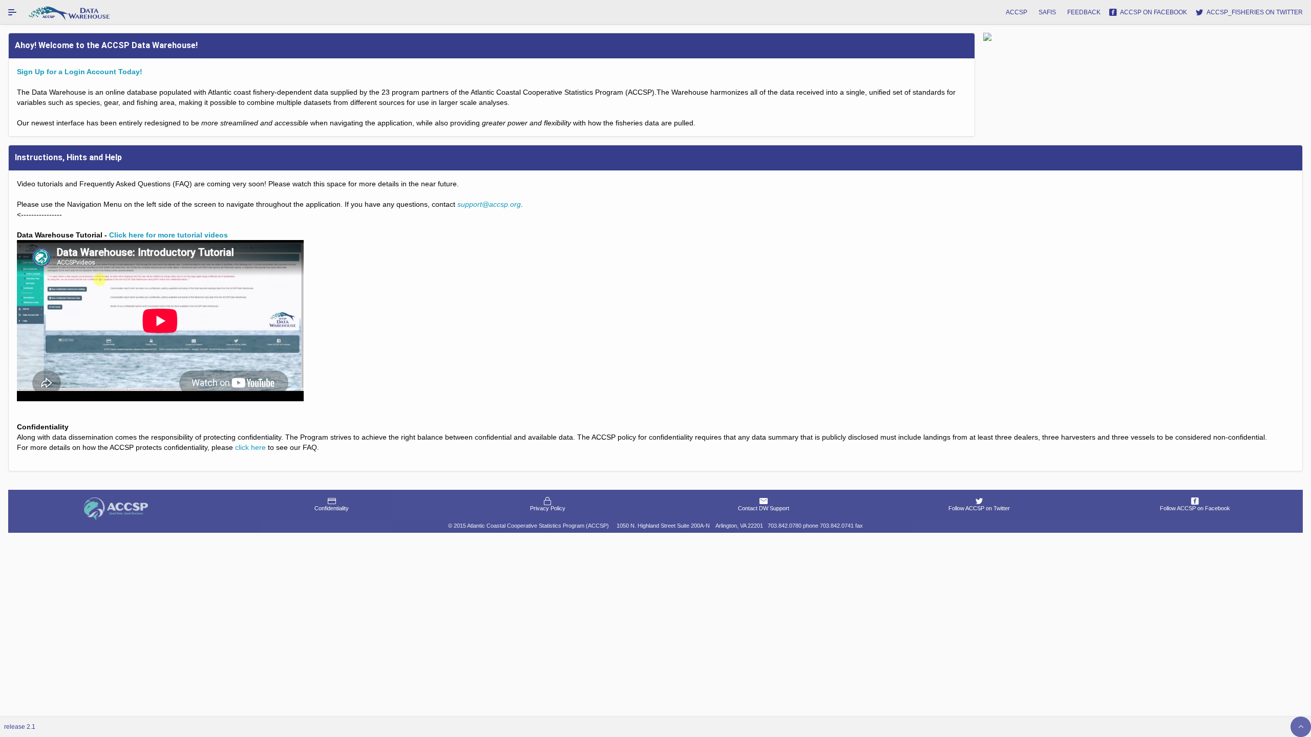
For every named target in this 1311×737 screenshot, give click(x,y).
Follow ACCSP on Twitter (979, 508)
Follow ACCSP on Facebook (1195, 508)
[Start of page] (1301, 727)
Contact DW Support (763, 508)
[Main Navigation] (12, 12)
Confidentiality (331, 508)
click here (250, 447)
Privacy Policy (547, 508)
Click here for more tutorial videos (168, 235)
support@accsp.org (489, 204)
